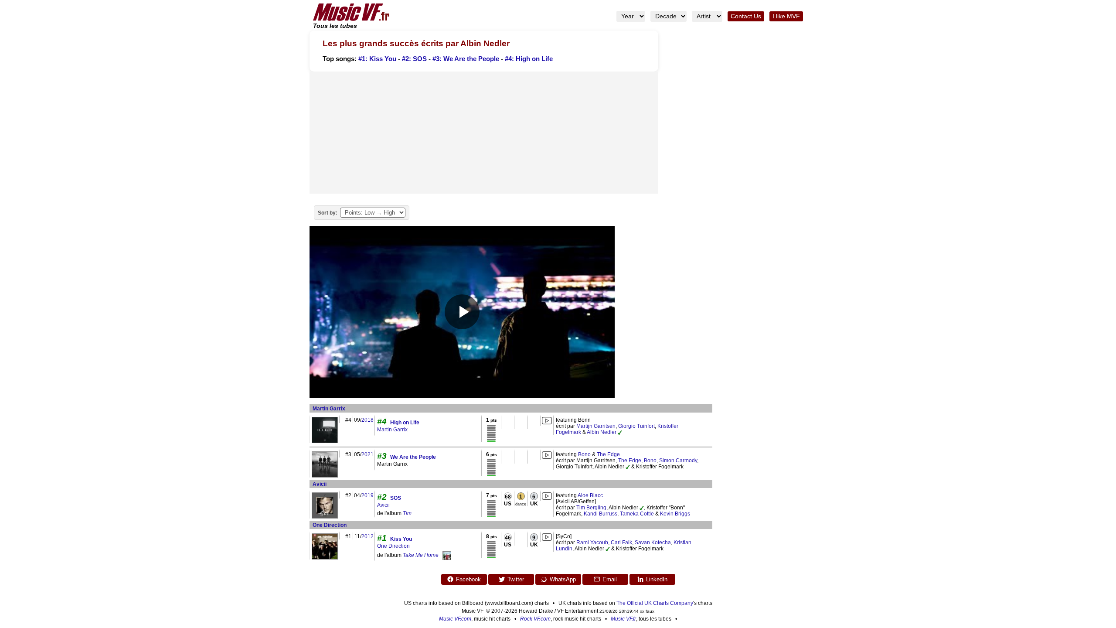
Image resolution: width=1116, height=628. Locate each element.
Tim (407, 513)
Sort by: (327, 213)
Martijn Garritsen (596, 426)
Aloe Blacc (590, 495)
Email (609, 579)
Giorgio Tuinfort (636, 426)
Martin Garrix (329, 409)
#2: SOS (414, 58)
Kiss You (401, 539)
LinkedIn (656, 579)
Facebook (468, 579)
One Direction (330, 525)
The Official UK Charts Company (654, 603)
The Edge (608, 454)
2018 (367, 420)
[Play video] (462, 311)
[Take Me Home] (446, 555)
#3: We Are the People (465, 58)
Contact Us (746, 16)
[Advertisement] (484, 133)
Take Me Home (421, 555)
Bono (584, 454)
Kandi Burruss (600, 514)
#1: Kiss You (377, 58)
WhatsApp (563, 579)
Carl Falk (621, 542)
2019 (367, 495)
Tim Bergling (591, 508)
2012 (367, 536)
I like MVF (786, 16)
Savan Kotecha (653, 542)
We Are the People (413, 457)
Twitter (515, 579)
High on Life (404, 423)
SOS (395, 498)
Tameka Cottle (637, 514)
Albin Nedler (601, 432)
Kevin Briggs (675, 514)
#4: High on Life (529, 58)
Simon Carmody (678, 460)
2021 (367, 454)
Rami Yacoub (592, 542)
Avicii (320, 484)
